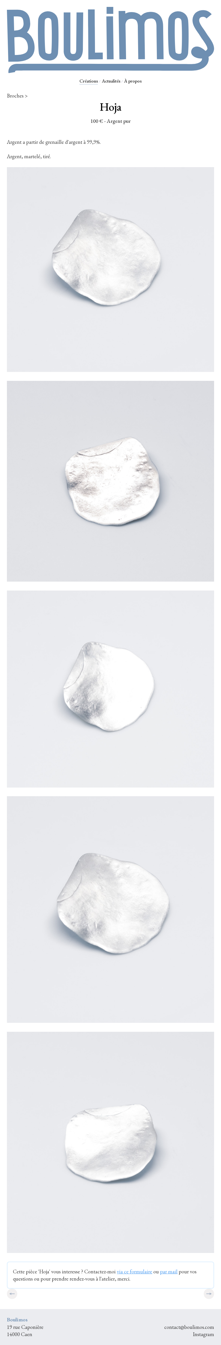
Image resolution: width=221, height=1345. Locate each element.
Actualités (111, 81)
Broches (15, 95)
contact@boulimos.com (189, 1327)
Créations (88, 81)
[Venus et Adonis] (12, 1294)
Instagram (203, 1334)
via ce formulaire (134, 1271)
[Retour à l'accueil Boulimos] (110, 70)
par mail (169, 1271)
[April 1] (209, 1294)
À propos (133, 81)
